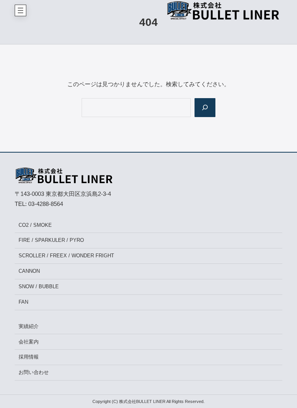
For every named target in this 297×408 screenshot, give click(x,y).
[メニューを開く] (20, 10)
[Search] (205, 107)
